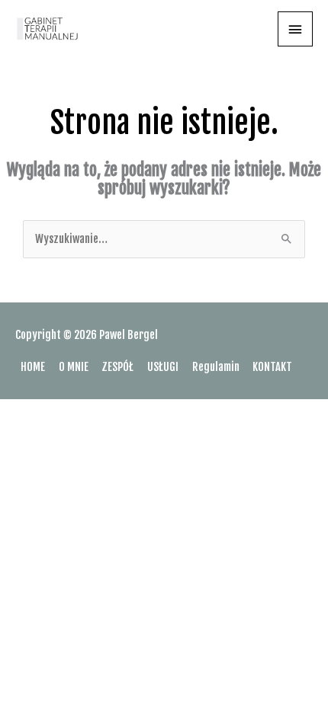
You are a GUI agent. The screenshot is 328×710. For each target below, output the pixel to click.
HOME (33, 367)
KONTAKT (272, 367)
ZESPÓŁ (117, 367)
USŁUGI (162, 367)
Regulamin (216, 367)
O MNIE (73, 367)
